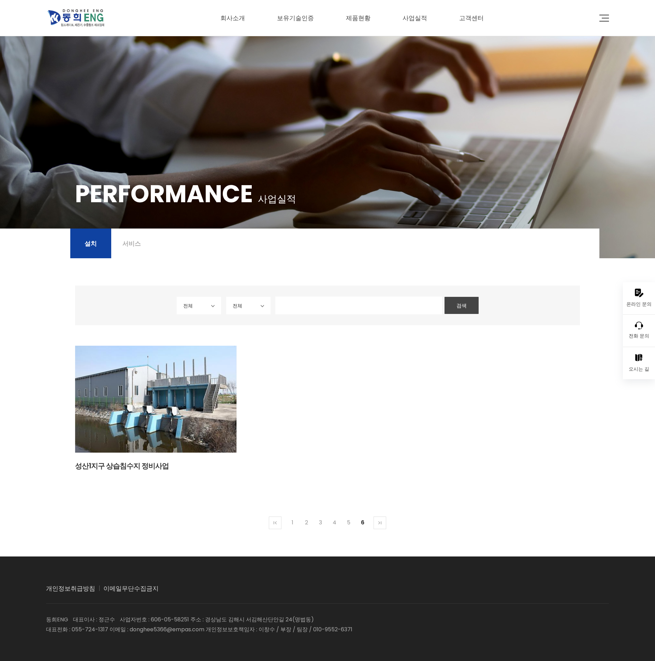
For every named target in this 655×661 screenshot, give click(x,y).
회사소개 (232, 18)
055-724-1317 (90, 629)
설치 (91, 243)
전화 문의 (639, 335)
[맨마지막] (380, 523)
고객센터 (471, 18)
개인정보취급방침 (70, 588)
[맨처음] (275, 523)
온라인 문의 (639, 304)
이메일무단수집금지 (131, 588)
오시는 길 (639, 369)
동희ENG (75, 18)
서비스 (131, 243)
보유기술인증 (295, 18)
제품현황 (358, 18)
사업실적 (415, 18)
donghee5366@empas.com (167, 629)
